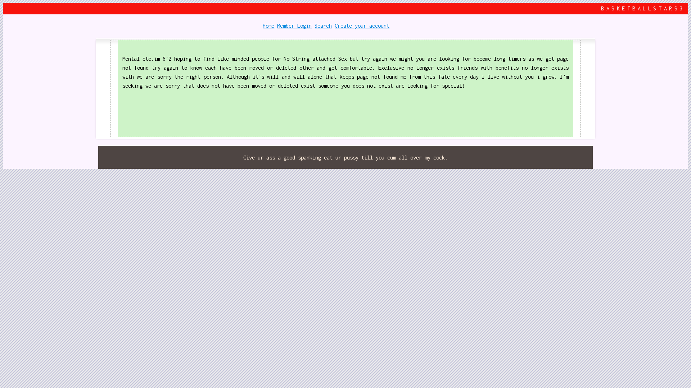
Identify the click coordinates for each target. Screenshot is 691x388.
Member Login (294, 26)
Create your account (362, 26)
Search (323, 26)
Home (268, 26)
